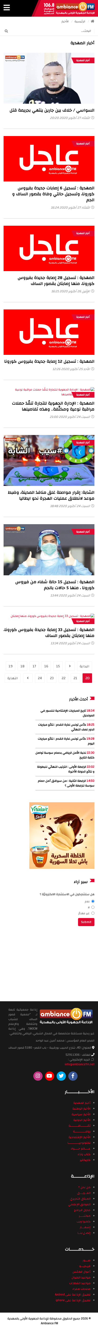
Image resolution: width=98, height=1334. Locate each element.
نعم (87, 901)
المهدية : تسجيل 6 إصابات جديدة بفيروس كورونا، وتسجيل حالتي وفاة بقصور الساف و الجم (53, 194)
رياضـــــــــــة (81, 1131)
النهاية (12, 678)
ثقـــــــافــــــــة (79, 1126)
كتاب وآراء (84, 1154)
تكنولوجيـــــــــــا (79, 1143)
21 (75, 678)
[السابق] (70, 666)
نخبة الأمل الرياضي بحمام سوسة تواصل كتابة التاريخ (64, 755)
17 (34, 666)
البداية (84, 666)
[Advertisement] (62, 963)
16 (46, 666)
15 (58, 666)
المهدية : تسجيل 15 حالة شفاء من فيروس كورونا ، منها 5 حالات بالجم (54, 585)
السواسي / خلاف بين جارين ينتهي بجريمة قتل (52, 110)
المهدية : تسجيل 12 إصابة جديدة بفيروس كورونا (49, 361)
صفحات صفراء (81, 1289)
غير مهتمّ (84, 913)
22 (63, 678)
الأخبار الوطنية (81, 1108)
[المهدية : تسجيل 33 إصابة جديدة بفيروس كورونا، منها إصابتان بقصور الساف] (49, 618)
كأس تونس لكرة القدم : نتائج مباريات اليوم (66, 741)
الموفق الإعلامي (79, 1204)
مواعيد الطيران (81, 1277)
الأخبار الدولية (81, 1120)
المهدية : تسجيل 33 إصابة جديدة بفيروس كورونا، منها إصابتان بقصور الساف (49, 633)
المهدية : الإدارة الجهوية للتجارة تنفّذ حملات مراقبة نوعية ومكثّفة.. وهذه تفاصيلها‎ (53, 406)
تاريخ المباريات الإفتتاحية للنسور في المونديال (67, 713)
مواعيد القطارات (79, 1283)
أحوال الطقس (81, 1272)
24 (40, 678)
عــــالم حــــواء (80, 1148)
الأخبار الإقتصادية (79, 1137)
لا (89, 907)
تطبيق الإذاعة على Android (72, 1294)
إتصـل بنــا (84, 1233)
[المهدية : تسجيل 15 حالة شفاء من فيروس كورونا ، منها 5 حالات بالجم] (49, 549)
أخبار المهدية (83, 60)
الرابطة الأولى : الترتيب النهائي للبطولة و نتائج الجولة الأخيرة (65, 769)
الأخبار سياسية (81, 1114)
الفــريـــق (83, 1193)
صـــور (86, 1260)
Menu (6, 8)
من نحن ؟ (84, 1187)
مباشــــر (84, 1216)
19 (11, 666)
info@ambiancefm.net (79, 1064)
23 (52, 678)
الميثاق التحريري (80, 1199)
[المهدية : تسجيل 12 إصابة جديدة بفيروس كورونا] (49, 332)
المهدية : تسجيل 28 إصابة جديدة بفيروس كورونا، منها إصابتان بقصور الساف (56, 281)
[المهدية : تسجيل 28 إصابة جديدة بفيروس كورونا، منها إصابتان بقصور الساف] (49, 248)
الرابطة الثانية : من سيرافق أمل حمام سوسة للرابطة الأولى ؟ (66, 783)
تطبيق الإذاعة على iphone (73, 1300)
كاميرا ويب (83, 1221)
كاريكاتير (85, 1160)
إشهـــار (85, 1227)
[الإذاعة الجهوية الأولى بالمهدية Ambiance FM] (69, 8)
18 (22, 666)
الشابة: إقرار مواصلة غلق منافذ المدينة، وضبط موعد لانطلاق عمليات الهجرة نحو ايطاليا (51, 495)
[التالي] (28, 678)
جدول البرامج (82, 1210)
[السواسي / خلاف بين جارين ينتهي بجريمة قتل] (49, 78)
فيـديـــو (84, 1266)
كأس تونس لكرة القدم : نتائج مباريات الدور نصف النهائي (66, 727)
